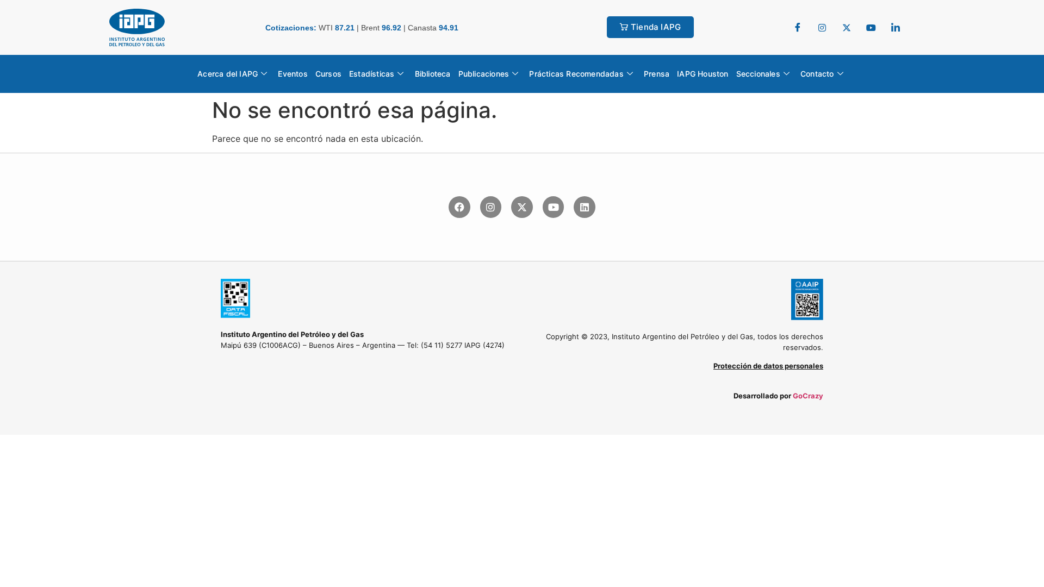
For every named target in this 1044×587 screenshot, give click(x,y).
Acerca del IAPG (227, 73)
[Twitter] (822, 27)
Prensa (656, 73)
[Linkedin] (584, 207)
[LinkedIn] (895, 27)
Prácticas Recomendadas (576, 73)
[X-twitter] (522, 207)
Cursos (328, 73)
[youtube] (871, 27)
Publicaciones (483, 73)
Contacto (817, 73)
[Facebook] (798, 27)
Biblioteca (433, 73)
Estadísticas (371, 73)
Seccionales (758, 73)
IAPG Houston (702, 73)
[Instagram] (491, 207)
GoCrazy (808, 395)
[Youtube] (553, 207)
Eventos (292, 73)
